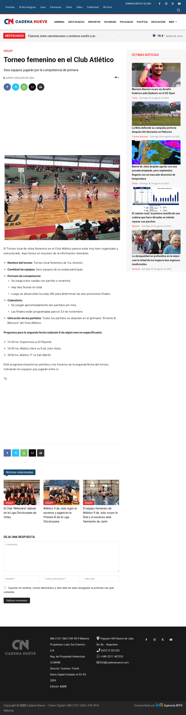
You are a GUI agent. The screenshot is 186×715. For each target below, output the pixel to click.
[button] (178, 10)
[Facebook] (159, 4)
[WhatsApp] (24, 87)
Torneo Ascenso (140, 136)
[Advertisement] (61, 121)
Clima (135, 183)
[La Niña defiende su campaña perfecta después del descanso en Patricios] (156, 114)
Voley (8, 50)
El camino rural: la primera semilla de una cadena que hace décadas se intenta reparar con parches (156, 217)
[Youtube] (179, 4)
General (136, 269)
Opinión (136, 226)
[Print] (40, 87)
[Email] (32, 87)
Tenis (135, 98)
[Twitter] (172, 4)
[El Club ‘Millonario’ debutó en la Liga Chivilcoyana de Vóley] (22, 492)
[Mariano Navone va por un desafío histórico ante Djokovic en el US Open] (156, 75)
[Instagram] (166, 4)
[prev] (119, 35)
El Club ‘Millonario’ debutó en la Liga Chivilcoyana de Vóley (20, 513)
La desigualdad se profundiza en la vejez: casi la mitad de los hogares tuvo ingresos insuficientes (156, 260)
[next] (124, 35)
